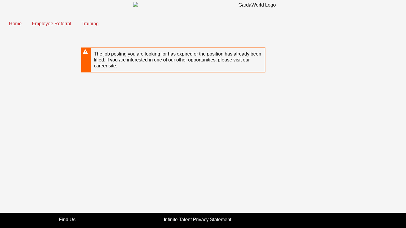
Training (90, 23)
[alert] (173, 60)
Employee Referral (51, 23)
